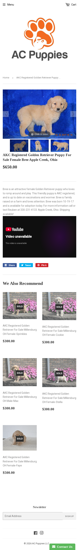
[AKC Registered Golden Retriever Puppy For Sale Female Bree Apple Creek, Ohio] (19, 145)
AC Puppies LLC (40, 543)
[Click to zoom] (39, 113)
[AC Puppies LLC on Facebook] (35, 533)
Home (6, 77)
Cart (73, 4)
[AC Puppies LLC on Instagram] (42, 533)
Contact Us (64, 546)
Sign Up (69, 516)
